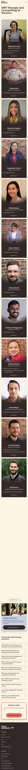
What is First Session (5, 737)
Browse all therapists (14, 715)
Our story (3, 734)
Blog (2, 758)
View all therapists (14, 599)
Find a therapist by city (6, 765)
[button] (25, 2)
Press (2, 744)
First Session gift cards (6, 746)
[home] (4, 2)
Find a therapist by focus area (7, 768)
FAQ (2, 739)
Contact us (3, 741)
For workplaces (4, 756)
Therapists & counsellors (6, 763)
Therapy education (5, 760)
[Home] (14, 727)
